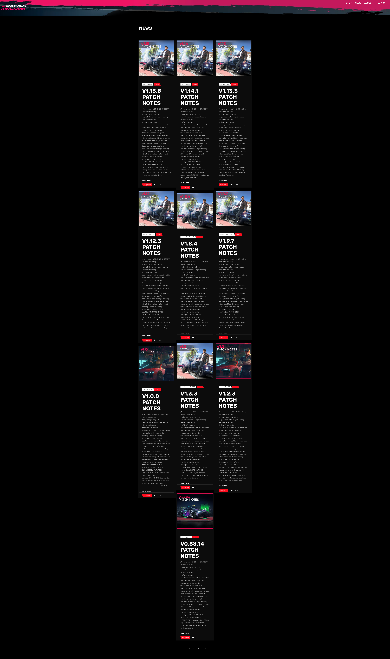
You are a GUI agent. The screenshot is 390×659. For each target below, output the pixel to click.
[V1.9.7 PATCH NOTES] (233, 208)
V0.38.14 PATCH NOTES (192, 550)
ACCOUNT (369, 3)
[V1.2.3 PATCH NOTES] (233, 361)
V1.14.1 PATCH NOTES (189, 97)
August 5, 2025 (225, 387)
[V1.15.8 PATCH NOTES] (156, 58)
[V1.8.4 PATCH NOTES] (195, 211)
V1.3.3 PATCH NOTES (189, 399)
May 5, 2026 (186, 84)
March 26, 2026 (148, 234)
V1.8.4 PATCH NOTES (189, 249)
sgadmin (148, 184)
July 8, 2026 (147, 84)
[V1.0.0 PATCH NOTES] (156, 363)
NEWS (358, 3)
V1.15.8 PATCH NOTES (151, 97)
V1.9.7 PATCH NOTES (228, 247)
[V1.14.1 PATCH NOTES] (195, 58)
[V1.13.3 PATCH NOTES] (233, 58)
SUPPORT (382, 3)
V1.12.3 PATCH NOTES (151, 247)
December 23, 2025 (226, 234)
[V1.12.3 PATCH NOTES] (156, 208)
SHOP (349, 3)
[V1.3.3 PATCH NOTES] (195, 361)
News (157, 84)
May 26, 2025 (186, 537)
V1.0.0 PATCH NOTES (151, 402)
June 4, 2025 (147, 389)
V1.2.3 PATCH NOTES (228, 399)
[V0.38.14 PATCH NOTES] (195, 511)
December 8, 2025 (188, 237)
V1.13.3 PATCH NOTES (228, 97)
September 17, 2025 (188, 387)
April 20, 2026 (224, 84)
